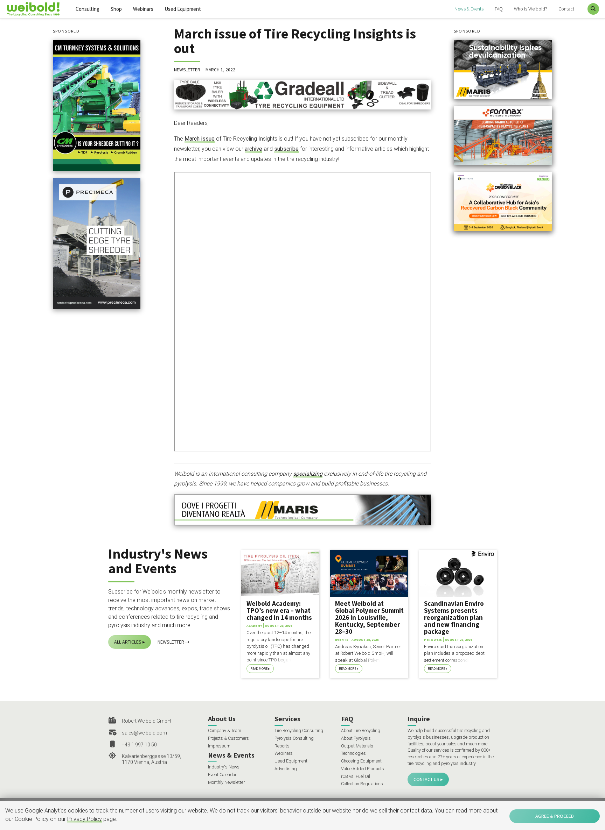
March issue (200, 138)
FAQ (499, 9)
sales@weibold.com (144, 733)
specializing (307, 473)
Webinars (143, 9)
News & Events (469, 9)
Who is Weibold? (530, 9)
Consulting (87, 9)
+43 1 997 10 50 (139, 744)
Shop (116, 9)
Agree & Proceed (554, 816)
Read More (258, 668)
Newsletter (171, 642)
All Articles (127, 642)
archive (253, 149)
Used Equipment (183, 9)
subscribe (286, 149)
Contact (566, 9)
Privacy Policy (84, 819)
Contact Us (426, 779)
